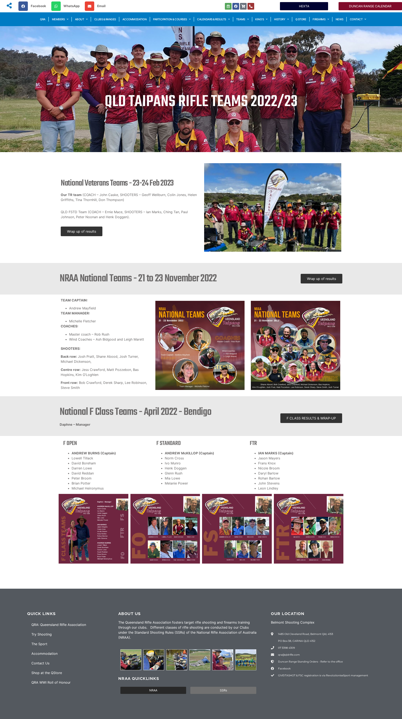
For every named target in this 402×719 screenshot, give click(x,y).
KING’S (259, 19)
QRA (42, 19)
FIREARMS (319, 19)
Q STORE (300, 19)
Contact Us (40, 663)
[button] (33, 6)
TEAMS (240, 19)
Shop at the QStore (46, 673)
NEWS (339, 19)
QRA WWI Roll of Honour (51, 682)
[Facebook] (235, 6)
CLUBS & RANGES (105, 19)
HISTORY (279, 19)
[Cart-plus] (243, 6)
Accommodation (44, 653)
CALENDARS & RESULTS (211, 19)
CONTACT (356, 19)
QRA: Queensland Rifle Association (58, 625)
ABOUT (79, 19)
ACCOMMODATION (134, 19)
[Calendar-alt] (228, 6)
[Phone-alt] (250, 6)
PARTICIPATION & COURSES (170, 19)
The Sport (39, 644)
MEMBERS (58, 19)
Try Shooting (41, 634)
